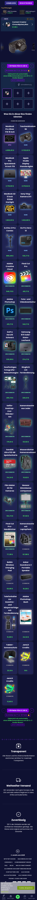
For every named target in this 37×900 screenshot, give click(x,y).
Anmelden (11, 3)
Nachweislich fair (25, 859)
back (6, 19)
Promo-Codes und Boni (18, 878)
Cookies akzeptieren (26, 888)
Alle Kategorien (10, 875)
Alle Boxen (25, 872)
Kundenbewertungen (23, 862)
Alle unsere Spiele (25, 875)
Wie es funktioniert (23, 865)
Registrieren (26, 3)
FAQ (6, 865)
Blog (12, 865)
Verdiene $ (8, 862)
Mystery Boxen (9, 859)
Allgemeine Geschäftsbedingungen (17, 869)
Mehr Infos (4, 892)
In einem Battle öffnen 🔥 (18, 70)
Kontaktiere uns (12, 872)
